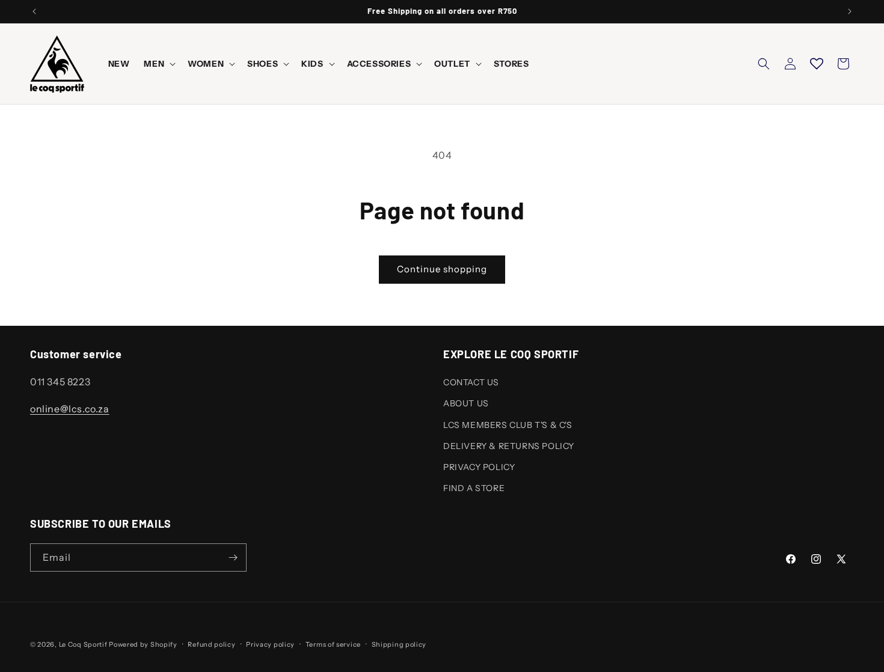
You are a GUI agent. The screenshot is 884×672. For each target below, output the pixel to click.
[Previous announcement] (34, 11)
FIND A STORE (474, 488)
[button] (158, 63)
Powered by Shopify (143, 644)
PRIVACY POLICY (479, 467)
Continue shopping (442, 269)
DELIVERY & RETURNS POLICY (508, 446)
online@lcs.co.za (69, 409)
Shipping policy (399, 644)
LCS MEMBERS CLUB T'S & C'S (507, 425)
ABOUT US (466, 403)
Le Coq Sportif (83, 644)
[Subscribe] (232, 557)
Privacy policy (270, 644)
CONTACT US (471, 382)
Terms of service (333, 644)
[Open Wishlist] (816, 63)
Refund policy (211, 644)
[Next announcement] (849, 11)
